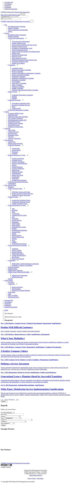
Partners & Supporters (10, 9)
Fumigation (15, 218)
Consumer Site (8, 2)
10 (12, 399)
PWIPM (14, 98)
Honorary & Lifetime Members (21, 290)
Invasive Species (17, 220)
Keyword (3, 414)
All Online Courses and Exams (21, 192)
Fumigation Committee (18, 76)
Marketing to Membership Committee (23, 78)
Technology (15, 178)
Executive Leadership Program (21, 105)
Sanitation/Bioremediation (19, 230)
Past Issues (15, 152)
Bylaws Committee (17, 71)
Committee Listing (17, 68)
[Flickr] (11, 465)
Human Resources (17, 167)
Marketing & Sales (17, 172)
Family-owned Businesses (19, 163)
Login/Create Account (13, 15)
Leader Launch (16, 108)
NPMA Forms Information (19, 275)
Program (3, 420)
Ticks (13, 240)
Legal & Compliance (18, 168)
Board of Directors (17, 287)
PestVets (14, 96)
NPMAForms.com (17, 277)
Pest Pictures (15, 257)
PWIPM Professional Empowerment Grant (24, 60)
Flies (13, 217)
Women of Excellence (18, 63)
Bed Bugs (15, 210)
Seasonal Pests (16, 232)
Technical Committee (18, 86)
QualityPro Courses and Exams (21, 195)
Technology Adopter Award (20, 61)
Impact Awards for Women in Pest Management (26, 51)
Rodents (14, 228)
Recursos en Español (18, 259)
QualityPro (7, 5)
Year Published (5, 423)
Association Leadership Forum (21, 103)
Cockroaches (15, 213)
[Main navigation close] (31, 21)
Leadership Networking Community (22, 95)
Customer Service (17, 160)
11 (13, 399)
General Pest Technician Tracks (21, 200)
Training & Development (19, 180)
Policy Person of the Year (19, 58)
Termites (14, 238)
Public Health (16, 225)
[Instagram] (9, 465)
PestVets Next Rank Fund (19, 55)
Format (3, 416)
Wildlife (14, 242)
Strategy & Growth (17, 175)
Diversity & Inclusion (18, 162)
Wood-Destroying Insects (19, 244)
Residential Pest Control (19, 227)
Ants (13, 208)
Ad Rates (14, 153)
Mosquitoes (15, 222)
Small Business (16, 173)
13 (17, 399)
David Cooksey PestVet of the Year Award (24, 45)
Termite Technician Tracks (19, 203)
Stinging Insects (16, 235)
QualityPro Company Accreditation (22, 265)
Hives (13, 106)
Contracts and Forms (18, 158)
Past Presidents (16, 289)
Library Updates (16, 250)
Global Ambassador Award (20, 50)
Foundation (7, 7)
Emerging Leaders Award (19, 46)
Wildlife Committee (17, 88)
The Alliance (8, 4)
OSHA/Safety (16, 223)
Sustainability (16, 177)
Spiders (14, 233)
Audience (3, 421)
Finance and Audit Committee (20, 75)
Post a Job (4, 15)
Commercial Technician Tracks (21, 202)
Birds (13, 212)
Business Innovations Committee (21, 70)
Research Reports (17, 252)
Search (3, 401)
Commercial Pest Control (19, 215)
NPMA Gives (16, 53)
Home (6, 310)
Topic (2, 418)
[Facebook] (6, 465)
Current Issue (16, 148)
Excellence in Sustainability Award (22, 48)
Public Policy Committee (19, 83)
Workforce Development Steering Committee (25, 90)
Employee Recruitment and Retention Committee (26, 73)
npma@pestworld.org (35, 475)
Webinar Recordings (18, 254)
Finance (14, 165)
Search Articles (16, 150)
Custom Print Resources (19, 255)
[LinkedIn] (2, 465)
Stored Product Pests (18, 237)
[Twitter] (4, 465)
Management (15, 170)
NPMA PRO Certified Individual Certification (25, 264)
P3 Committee (16, 81)
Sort (2, 412)
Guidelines (15, 249)
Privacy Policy (32, 478)
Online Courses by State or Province (22, 193)
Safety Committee (17, 85)
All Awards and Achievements (21, 41)
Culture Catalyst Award (19, 43)
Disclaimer (40, 478)
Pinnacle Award (16, 56)
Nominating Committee (19, 80)
